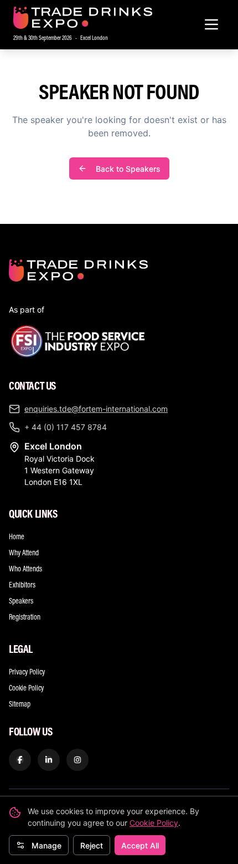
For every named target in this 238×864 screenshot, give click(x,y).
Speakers (21, 601)
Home (16, 536)
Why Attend (24, 553)
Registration (24, 617)
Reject (91, 845)
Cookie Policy (154, 822)
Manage (46, 845)
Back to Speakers (128, 168)
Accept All (140, 845)
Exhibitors (22, 585)
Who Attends (25, 569)
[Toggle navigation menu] (211, 24)
